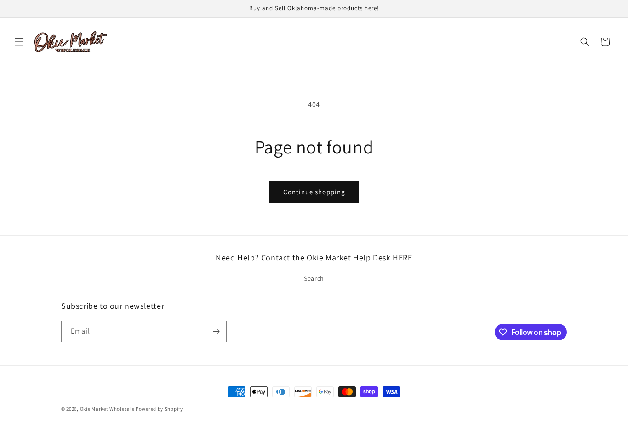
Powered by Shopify (159, 409)
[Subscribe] (216, 331)
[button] (19, 42)
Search (314, 278)
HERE (402, 257)
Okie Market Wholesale (107, 409)
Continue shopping (314, 191)
